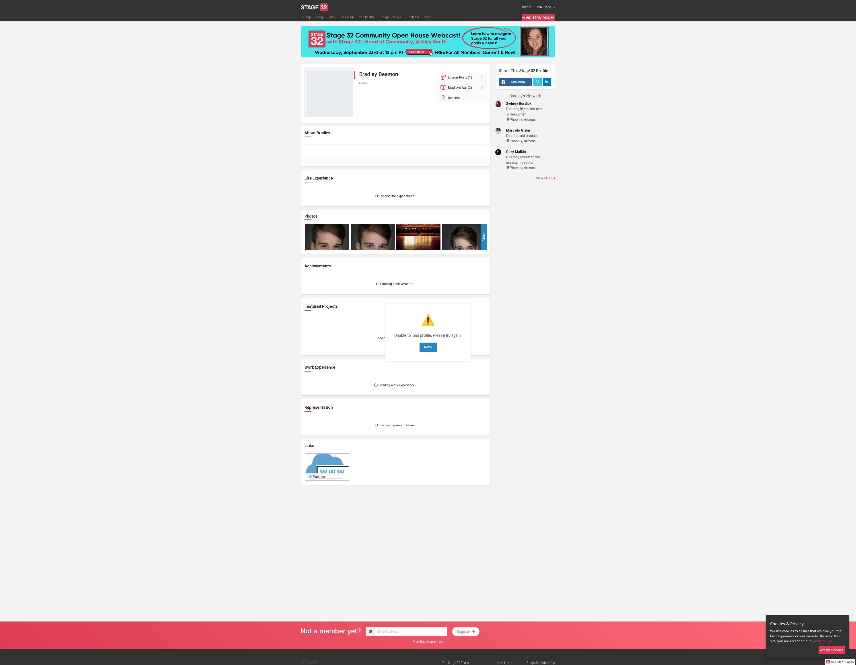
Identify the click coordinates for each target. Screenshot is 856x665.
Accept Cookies (831, 650)
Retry (428, 347)
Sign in (526, 7)
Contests (412, 17)
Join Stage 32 (545, 7)
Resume (454, 98)
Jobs (331, 17)
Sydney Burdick (519, 103)
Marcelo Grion (518, 130)
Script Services (391, 17)
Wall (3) (460, 87)
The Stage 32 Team (455, 663)
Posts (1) (460, 77)
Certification (367, 17)
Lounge (306, 17)
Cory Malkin (516, 152)
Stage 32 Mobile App (541, 663)
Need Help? (504, 663)
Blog (319, 17)
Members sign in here (428, 641)
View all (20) (545, 178)
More (484, 237)
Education (347, 17)
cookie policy (822, 641)
